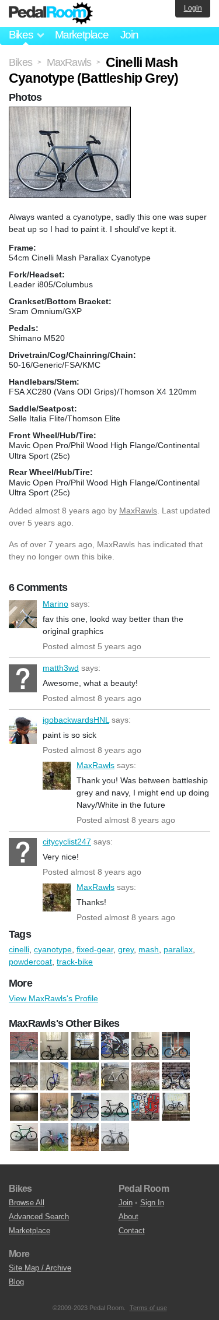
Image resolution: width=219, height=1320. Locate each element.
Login (193, 8)
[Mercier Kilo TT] (24, 1137)
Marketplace (82, 35)
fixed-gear (95, 949)
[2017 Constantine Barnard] (54, 1077)
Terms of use (148, 1307)
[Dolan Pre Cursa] (115, 1107)
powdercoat (30, 961)
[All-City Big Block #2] (115, 1077)
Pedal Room (51, 13)
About (128, 1216)
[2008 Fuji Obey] (84, 1046)
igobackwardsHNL (23, 730)
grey (126, 949)
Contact (132, 1230)
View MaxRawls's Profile (53, 998)
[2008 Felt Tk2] (54, 1046)
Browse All (26, 1202)
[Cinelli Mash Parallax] (54, 1107)
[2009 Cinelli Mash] (115, 1046)
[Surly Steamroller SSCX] (84, 1137)
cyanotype (53, 949)
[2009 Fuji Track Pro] (145, 1046)
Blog (16, 1281)
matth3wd (23, 678)
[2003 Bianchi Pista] (24, 1046)
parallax (178, 949)
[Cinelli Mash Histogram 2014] (24, 1107)
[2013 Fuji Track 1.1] (24, 1077)
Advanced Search (39, 1216)
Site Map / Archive (40, 1267)
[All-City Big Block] (84, 1077)
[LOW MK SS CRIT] (176, 1107)
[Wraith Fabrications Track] (115, 1137)
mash (148, 949)
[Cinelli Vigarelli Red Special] (84, 1107)
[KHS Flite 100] (145, 1107)
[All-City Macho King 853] (176, 1077)
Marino (23, 614)
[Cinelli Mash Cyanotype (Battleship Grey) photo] (71, 112)
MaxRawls (138, 510)
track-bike (75, 961)
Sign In (152, 1202)
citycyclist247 (23, 852)
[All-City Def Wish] (145, 1077)
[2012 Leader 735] (176, 1046)
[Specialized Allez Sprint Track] (54, 1137)
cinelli (19, 949)
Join (129, 35)
